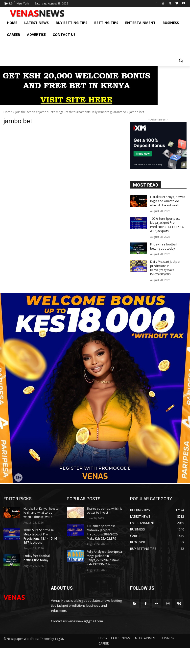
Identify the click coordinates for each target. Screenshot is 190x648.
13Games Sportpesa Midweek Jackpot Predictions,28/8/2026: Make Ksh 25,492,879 (102, 532)
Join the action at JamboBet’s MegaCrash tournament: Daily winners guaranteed (70, 112)
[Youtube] (184, 3)
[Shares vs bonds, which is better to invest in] (75, 513)
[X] (170, 3)
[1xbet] (79, 103)
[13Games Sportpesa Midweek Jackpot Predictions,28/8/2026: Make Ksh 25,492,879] (75, 530)
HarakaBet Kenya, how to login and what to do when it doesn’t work (167, 201)
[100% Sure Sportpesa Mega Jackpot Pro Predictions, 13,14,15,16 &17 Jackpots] (138, 223)
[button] (181, 60)
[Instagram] (163, 3)
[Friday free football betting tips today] (138, 248)
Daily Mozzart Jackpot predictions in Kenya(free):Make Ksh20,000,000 (165, 268)
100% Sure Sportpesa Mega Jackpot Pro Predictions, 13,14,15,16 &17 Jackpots (167, 224)
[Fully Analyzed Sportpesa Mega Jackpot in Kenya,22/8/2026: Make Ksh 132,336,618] (75, 556)
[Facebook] (156, 3)
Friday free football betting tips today (163, 246)
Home (7, 112)
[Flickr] (156, 603)
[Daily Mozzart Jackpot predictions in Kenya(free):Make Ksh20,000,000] (138, 266)
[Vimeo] (177, 3)
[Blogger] (134, 603)
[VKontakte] (179, 603)
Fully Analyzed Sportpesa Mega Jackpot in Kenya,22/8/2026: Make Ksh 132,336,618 (104, 558)
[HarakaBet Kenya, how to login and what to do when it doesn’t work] (138, 201)
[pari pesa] (95, 481)
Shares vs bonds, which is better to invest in (104, 510)
